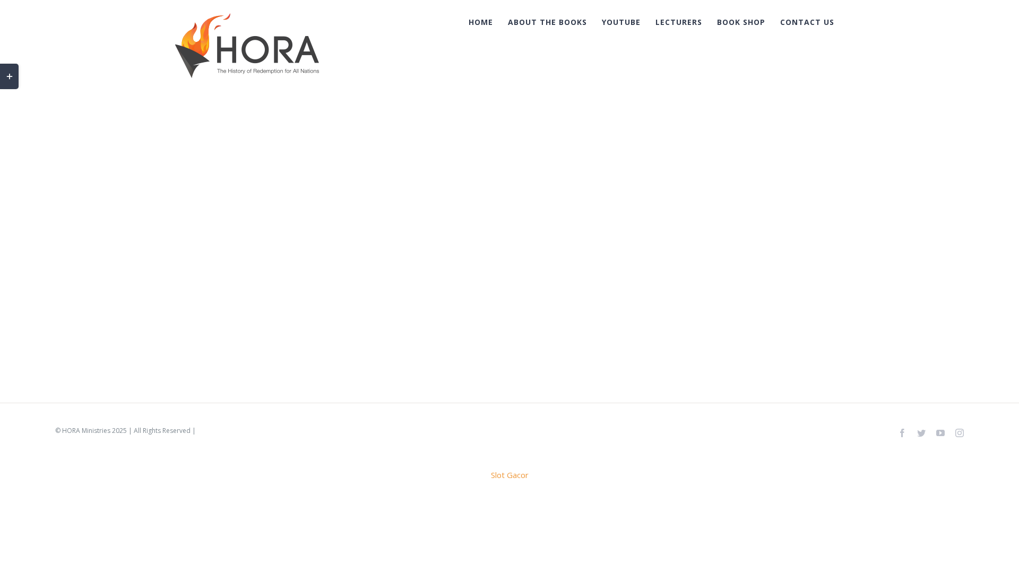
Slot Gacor (510, 475)
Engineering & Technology (236, 181)
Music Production (240, 163)
